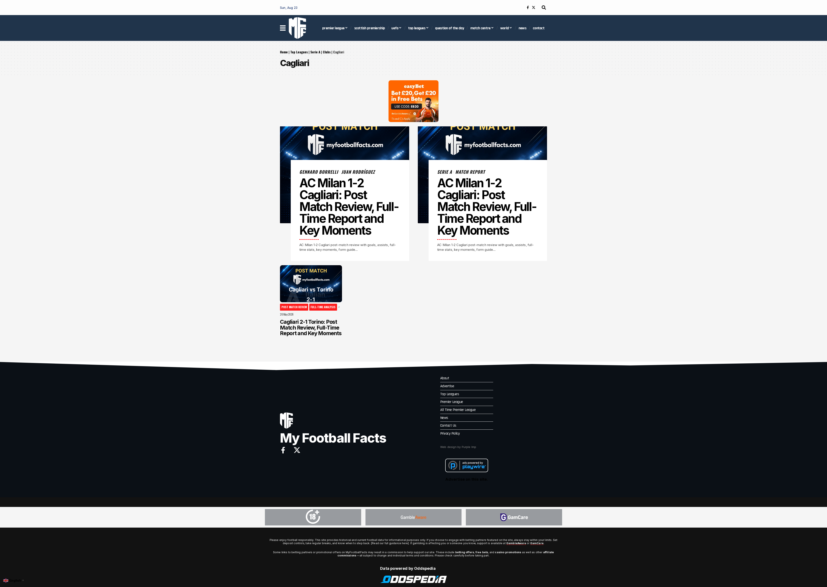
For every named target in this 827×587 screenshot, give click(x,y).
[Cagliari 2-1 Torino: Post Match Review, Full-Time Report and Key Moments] (311, 283)
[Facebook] (528, 7)
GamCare (537, 543)
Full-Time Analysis (323, 307)
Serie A (315, 52)
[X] (533, 7)
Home (284, 52)
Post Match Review (294, 307)
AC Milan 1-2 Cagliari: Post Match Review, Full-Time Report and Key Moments (348, 206)
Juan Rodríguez (358, 172)
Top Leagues (299, 52)
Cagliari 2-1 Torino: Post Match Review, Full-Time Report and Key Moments (311, 327)
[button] (544, 7)
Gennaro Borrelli (318, 172)
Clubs (327, 52)
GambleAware (516, 543)
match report (470, 172)
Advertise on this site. (466, 479)
